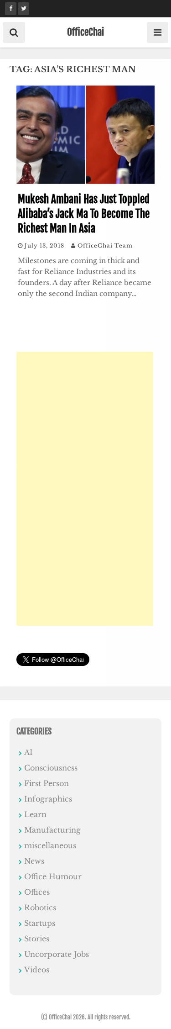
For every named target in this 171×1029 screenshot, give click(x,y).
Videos (36, 969)
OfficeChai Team (105, 245)
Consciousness (51, 767)
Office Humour (53, 876)
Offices (37, 892)
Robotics (40, 907)
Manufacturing (52, 829)
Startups (39, 923)
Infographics (48, 798)
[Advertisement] (84, 489)
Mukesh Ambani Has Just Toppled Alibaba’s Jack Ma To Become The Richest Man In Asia (84, 214)
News (34, 860)
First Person (46, 783)
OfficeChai (85, 32)
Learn (35, 814)
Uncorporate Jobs (56, 954)
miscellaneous (50, 845)
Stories (36, 938)
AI (28, 752)
